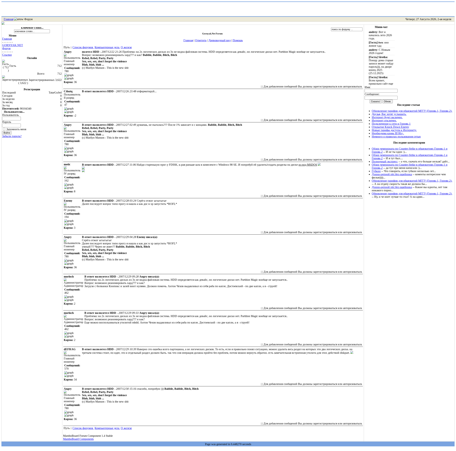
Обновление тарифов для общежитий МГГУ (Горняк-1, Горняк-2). (412, 110)
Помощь (238, 40)
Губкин (376, 171)
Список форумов (83, 47)
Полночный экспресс (385, 161)
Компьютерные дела (107, 47)
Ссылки (7, 54)
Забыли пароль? (12, 136)
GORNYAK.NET (12, 45)
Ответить (200, 40)
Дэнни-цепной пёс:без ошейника (392, 174)
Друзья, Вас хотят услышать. (389, 114)
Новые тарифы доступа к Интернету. (394, 130)
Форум (6, 48)
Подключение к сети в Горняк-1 (391, 123)
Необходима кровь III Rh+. (388, 133)
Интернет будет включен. (387, 117)
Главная (8, 19)
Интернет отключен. (384, 120)
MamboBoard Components (78, 438)
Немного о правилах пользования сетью (396, 136)
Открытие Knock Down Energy (390, 126)
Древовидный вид (219, 40)
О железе (126, 47)
